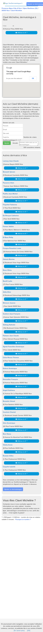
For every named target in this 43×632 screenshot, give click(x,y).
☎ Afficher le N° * (21, 33)
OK (33, 78)
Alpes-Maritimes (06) (30, 8)
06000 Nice (6, 10)
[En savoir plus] (19, 630)
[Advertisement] (23, 40)
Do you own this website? (14, 78)
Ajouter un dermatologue (13, 489)
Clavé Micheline (16, 10)
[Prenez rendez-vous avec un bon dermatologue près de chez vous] (12, 2)
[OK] (28, 630)
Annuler (15, 143)
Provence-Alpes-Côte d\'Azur (12, 8)
